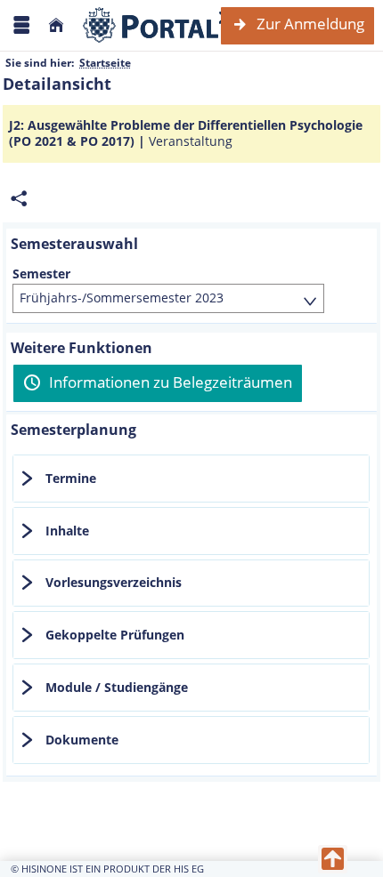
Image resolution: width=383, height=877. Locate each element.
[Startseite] (56, 25)
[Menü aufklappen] (21, 25)
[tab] (191, 478)
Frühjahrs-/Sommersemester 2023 (122, 297)
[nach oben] (332, 859)
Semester (41, 274)
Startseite (105, 62)
